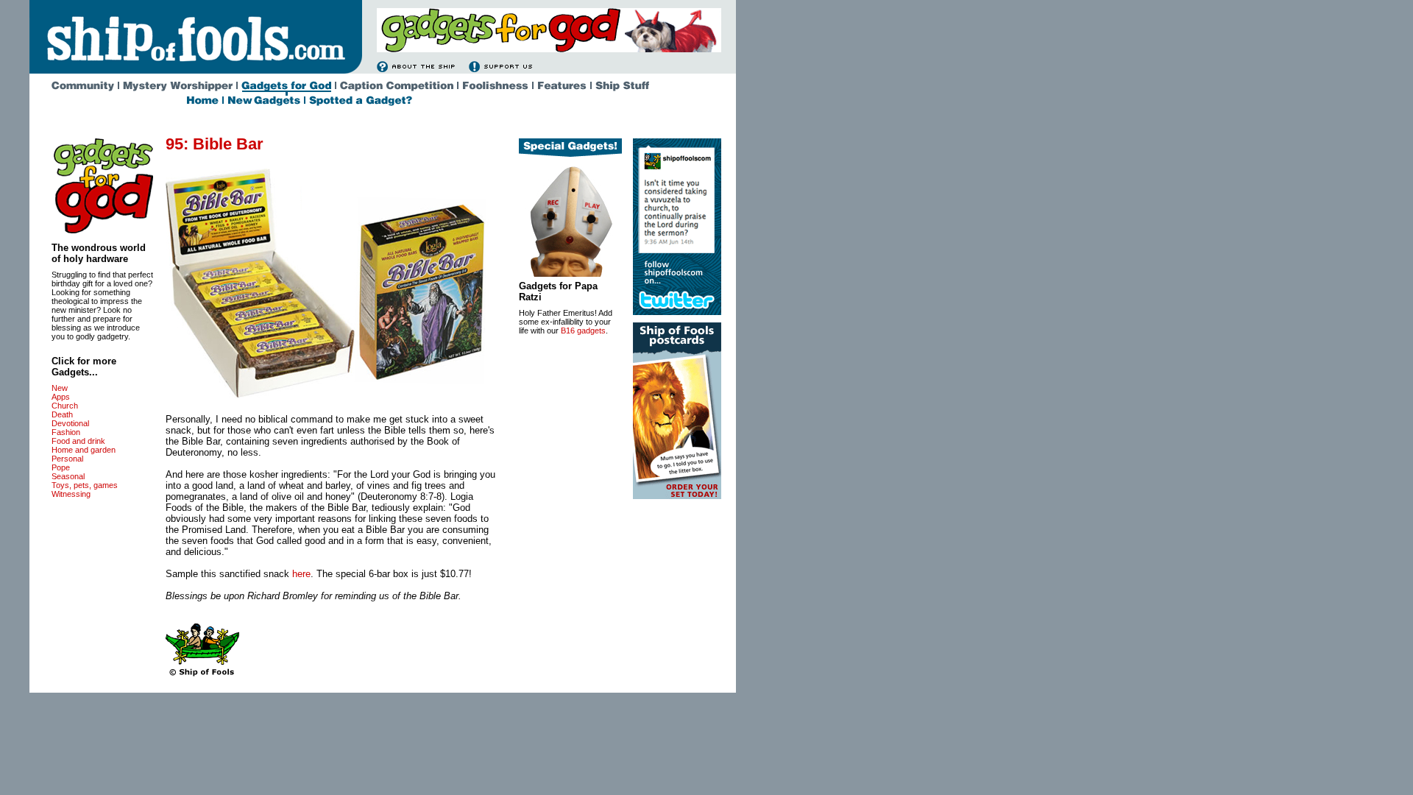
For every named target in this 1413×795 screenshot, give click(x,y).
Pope (61, 467)
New (60, 388)
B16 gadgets (583, 330)
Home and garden (84, 449)
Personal (67, 458)
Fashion (66, 432)
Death (62, 414)
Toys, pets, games (85, 485)
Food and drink (78, 441)
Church (65, 405)
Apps (61, 396)
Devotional (70, 423)
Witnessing (71, 494)
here (301, 573)
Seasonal (68, 476)
